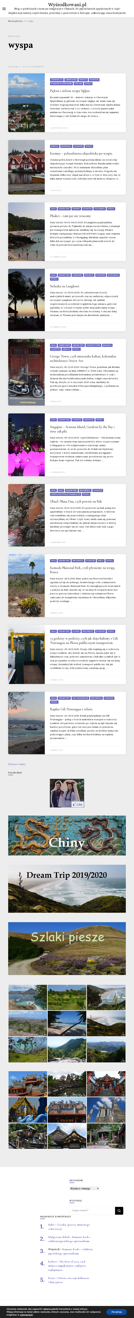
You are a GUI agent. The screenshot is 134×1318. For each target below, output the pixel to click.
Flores (76, 631)
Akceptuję (116, 1311)
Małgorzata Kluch (58, 1237)
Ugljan (78, 83)
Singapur (88, 420)
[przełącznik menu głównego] (4, 9)
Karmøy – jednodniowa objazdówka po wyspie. (81, 153)
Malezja (89, 275)
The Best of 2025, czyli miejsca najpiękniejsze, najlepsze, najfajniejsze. (67, 1266)
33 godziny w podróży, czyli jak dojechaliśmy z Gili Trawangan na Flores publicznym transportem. (84, 640)
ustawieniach (26, 1314)
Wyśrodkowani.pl (67, 4)
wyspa (88, 83)
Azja (53, 209)
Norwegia (66, 146)
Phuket (76, 209)
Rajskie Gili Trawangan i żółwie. (71, 709)
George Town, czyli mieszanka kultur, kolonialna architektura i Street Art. (83, 358)
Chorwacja (56, 80)
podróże (94, 80)
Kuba (51, 1224)
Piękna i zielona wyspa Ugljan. (70, 91)
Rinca (100, 560)
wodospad (113, 275)
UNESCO (66, 349)
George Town (93, 345)
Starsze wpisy (16, 764)
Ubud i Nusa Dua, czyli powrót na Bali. (76, 501)
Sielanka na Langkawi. (65, 286)
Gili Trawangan (80, 698)
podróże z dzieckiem (61, 83)
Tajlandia (100, 209)
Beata (51, 1278)
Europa (83, 80)
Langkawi (77, 275)
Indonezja (85, 490)
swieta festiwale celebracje (65, 494)
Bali (61, 490)
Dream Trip (64, 209)
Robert (52, 1261)
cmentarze (71, 80)
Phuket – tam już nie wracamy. (70, 216)
